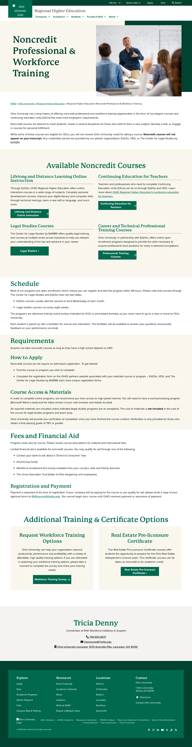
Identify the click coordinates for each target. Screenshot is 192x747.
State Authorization (108, 722)
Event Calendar (64, 684)
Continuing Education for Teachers (118, 205)
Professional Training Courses (119, 255)
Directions (145, 697)
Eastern (100, 694)
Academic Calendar (66, 689)
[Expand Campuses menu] (49, 16)
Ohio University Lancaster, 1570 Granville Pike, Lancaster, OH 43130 (97, 647)
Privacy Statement (90, 722)
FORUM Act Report (107, 720)
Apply (150, 2)
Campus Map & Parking (28, 711)
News (59, 694)
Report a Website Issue (68, 711)
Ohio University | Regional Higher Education (42, 103)
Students (76, 16)
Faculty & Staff (95, 16)
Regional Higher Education (60, 11)
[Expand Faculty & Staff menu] (104, 16)
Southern (101, 705)
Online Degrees (24, 700)
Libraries (60, 700)
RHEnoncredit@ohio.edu (46, 496)
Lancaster (101, 700)
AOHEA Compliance (65, 720)
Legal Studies (28, 251)
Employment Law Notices (86, 720)
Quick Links (132, 2)
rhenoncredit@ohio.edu (97, 642)
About (112, 16)
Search (178, 2)
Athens (100, 684)
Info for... (113, 2)
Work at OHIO (63, 705)
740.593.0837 (98, 637)
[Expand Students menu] (83, 16)
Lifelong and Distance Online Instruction (32, 213)
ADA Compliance (47, 720)
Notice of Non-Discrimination (163, 720)
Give (163, 2)
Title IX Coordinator (127, 722)
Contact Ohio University (148, 702)
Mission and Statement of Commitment (133, 720)
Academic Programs (26, 694)
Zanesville (101, 711)
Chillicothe (101, 689)
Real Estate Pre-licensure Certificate (140, 571)
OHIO (13, 103)
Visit (18, 705)
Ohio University (29, 729)
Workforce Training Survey (52, 580)
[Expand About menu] (117, 16)
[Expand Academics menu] (67, 16)
